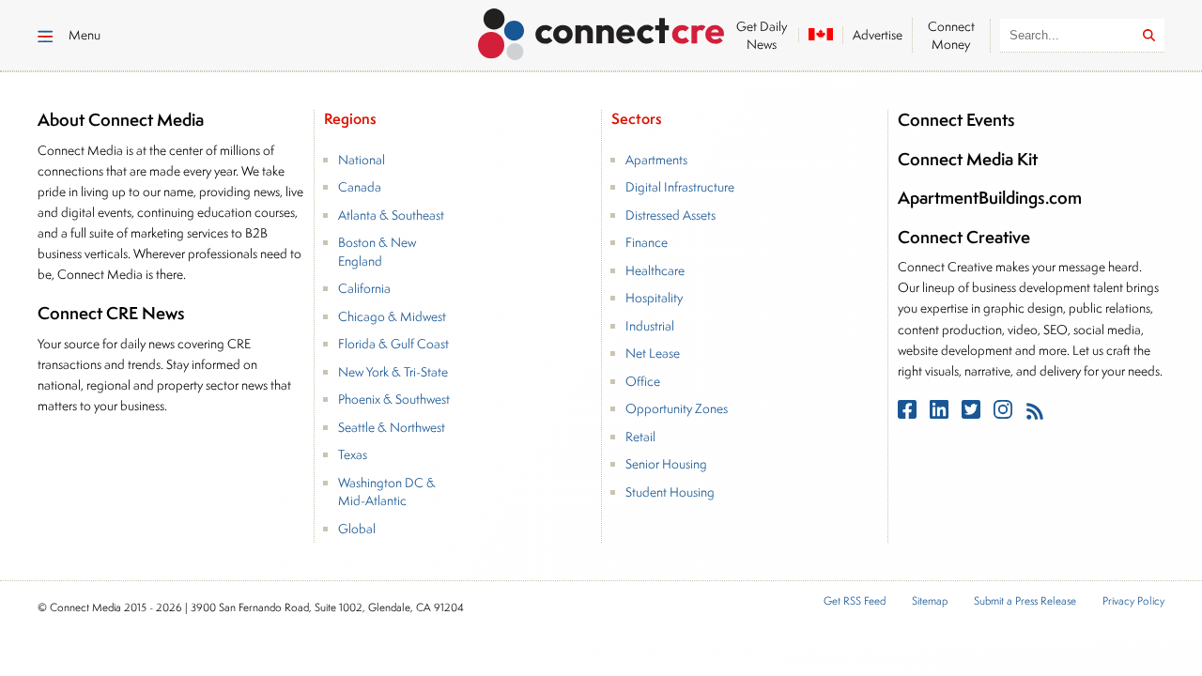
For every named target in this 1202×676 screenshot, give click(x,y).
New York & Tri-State (393, 371)
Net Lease (652, 353)
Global (357, 528)
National (361, 159)
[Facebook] (909, 413)
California (364, 288)
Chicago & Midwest (392, 316)
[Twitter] (973, 413)
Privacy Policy (1133, 601)
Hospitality (654, 297)
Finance (646, 242)
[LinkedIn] (941, 413)
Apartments (656, 159)
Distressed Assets (670, 215)
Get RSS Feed (855, 601)
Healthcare (655, 270)
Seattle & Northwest (391, 427)
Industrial (649, 325)
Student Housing (670, 492)
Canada (359, 186)
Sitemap (930, 601)
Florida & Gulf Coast (393, 343)
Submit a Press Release (1025, 601)
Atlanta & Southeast (391, 215)
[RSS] (1034, 413)
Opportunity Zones (676, 408)
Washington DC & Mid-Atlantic (387, 492)
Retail (640, 436)
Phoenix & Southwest (394, 399)
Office (642, 381)
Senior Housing (666, 463)
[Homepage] (601, 31)
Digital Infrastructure (679, 186)
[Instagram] (1005, 413)
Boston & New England (377, 251)
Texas (352, 454)
